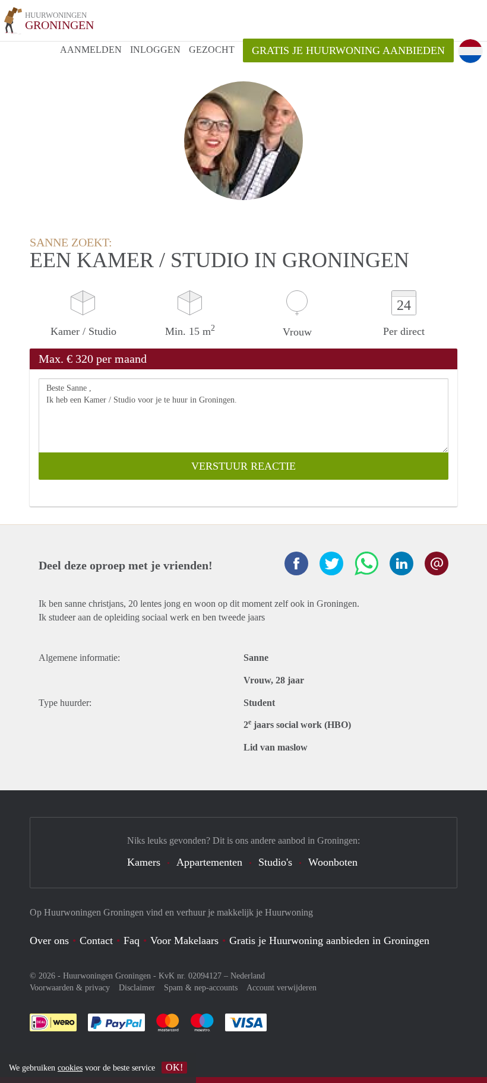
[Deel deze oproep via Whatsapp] (366, 563)
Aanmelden (91, 50)
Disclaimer (137, 987)
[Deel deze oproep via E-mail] (436, 563)
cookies (70, 1067)
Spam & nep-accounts (201, 987)
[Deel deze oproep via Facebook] (296, 563)
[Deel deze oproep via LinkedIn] (401, 563)
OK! (174, 1067)
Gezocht (212, 50)
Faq (132, 940)
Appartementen (209, 862)
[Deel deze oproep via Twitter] (331, 563)
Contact (96, 940)
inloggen (155, 50)
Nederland (247, 975)
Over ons (49, 940)
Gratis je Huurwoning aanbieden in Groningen (329, 940)
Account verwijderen (281, 987)
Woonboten (333, 862)
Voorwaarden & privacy (70, 987)
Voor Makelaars (184, 940)
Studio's (275, 862)
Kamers (143, 862)
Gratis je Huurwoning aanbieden (348, 50)
